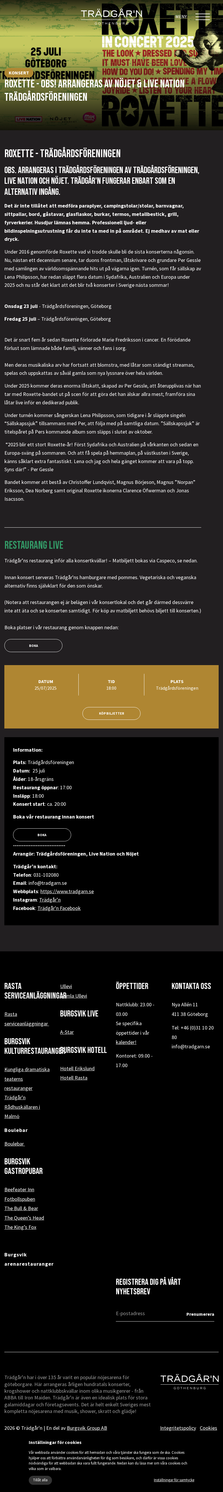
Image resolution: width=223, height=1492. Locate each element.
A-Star (67, 1032)
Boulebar (14, 1143)
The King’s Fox (20, 1227)
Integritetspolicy (178, 1428)
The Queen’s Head (24, 1217)
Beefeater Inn (19, 1189)
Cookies (208, 1428)
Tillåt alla (40, 1480)
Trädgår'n (15, 1097)
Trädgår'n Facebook (59, 908)
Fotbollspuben (19, 1199)
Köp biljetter (111, 713)
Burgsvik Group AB (87, 1428)
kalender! (126, 1042)
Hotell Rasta (73, 1077)
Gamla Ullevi (73, 995)
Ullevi (66, 986)
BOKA (42, 835)
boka (33, 645)
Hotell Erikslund (77, 1068)
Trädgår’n (50, 899)
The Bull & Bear (21, 1208)
